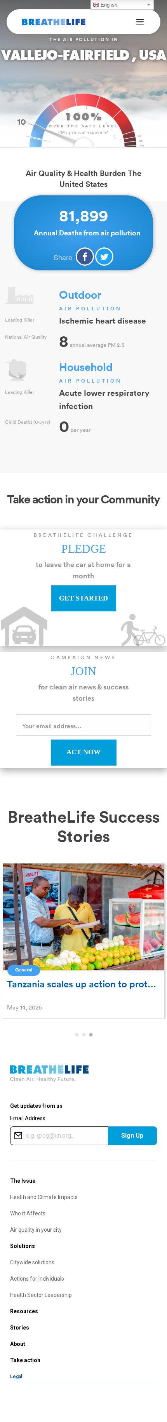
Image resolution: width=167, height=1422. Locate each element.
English (108, 5)
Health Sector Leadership (41, 1295)
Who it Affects (27, 1213)
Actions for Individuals (37, 1279)
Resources (24, 1311)
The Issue (22, 1181)
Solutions (22, 1246)
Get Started (83, 598)
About (17, 1344)
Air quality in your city (36, 1230)
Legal (16, 1376)
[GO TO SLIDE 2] (83, 1035)
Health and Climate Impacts (44, 1197)
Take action (25, 1360)
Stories (19, 1328)
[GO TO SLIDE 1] (76, 1035)
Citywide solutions (32, 1262)
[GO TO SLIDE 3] (90, 1035)
